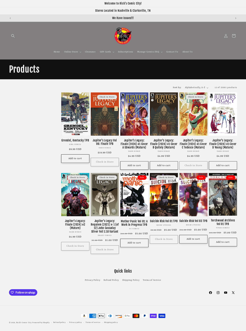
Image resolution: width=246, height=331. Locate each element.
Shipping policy (111, 322)
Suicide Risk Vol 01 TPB (164, 221)
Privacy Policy (92, 280)
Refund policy (59, 322)
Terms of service (93, 322)
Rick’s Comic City (24, 323)
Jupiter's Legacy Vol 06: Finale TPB (105, 142)
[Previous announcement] (10, 18)
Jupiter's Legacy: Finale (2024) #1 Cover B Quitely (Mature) (163, 144)
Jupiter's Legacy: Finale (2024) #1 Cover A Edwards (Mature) (134, 144)
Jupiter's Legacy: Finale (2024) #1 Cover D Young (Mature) (222, 144)
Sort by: (177, 87)
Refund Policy (111, 280)
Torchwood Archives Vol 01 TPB (223, 222)
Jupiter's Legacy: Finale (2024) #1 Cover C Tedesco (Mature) (193, 144)
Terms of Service (152, 280)
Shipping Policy (131, 280)
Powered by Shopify (41, 323)
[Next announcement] (236, 18)
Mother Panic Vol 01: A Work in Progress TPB (134, 223)
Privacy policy (75, 322)
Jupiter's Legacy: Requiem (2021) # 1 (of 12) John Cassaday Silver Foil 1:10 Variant (105, 226)
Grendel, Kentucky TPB (75, 140)
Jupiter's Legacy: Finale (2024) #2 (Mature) (75, 224)
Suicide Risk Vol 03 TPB (193, 221)
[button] (13, 36)
